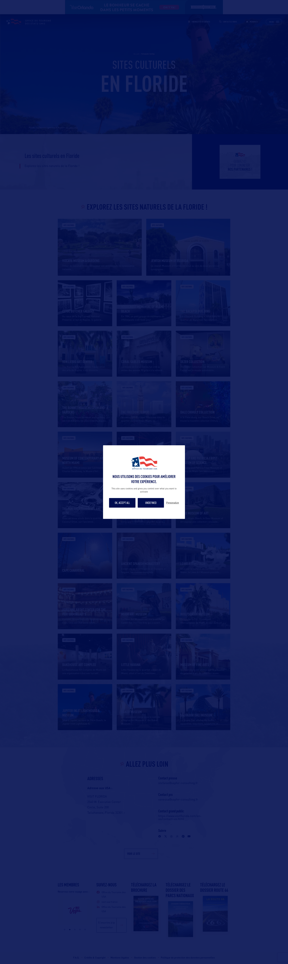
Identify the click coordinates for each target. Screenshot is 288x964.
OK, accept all (122, 502)
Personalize (172, 503)
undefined (150, 502)
